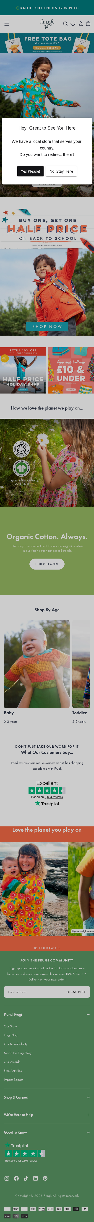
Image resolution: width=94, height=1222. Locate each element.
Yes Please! (30, 171)
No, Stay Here (61, 171)
